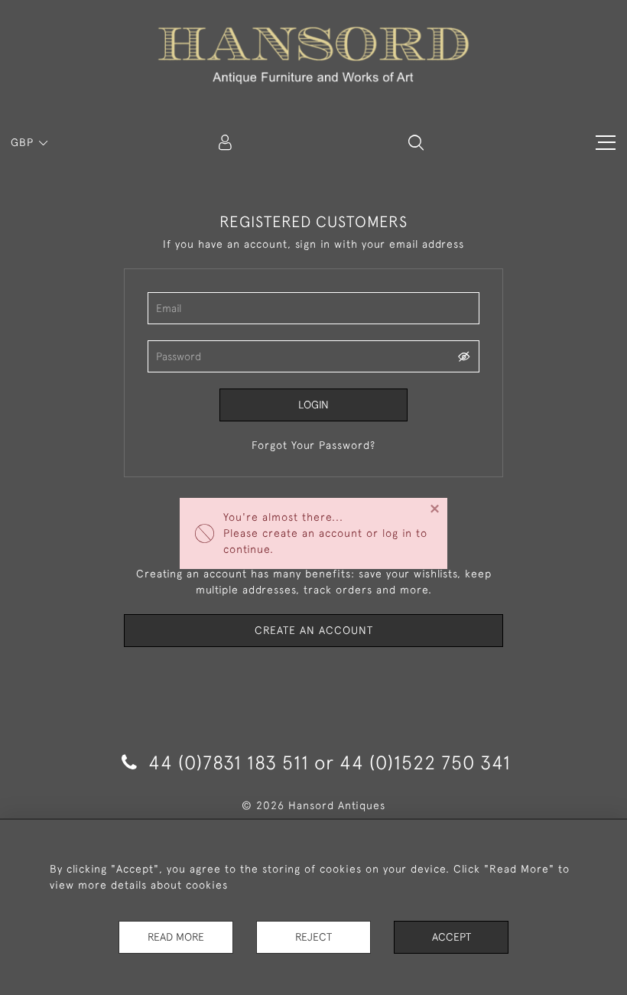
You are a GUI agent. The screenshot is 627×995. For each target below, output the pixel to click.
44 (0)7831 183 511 (228, 762)
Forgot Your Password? (313, 445)
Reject (313, 937)
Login (313, 404)
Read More (176, 937)
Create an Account (314, 630)
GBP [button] (24, 142)
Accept (451, 937)
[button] (416, 142)
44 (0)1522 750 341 (425, 762)
